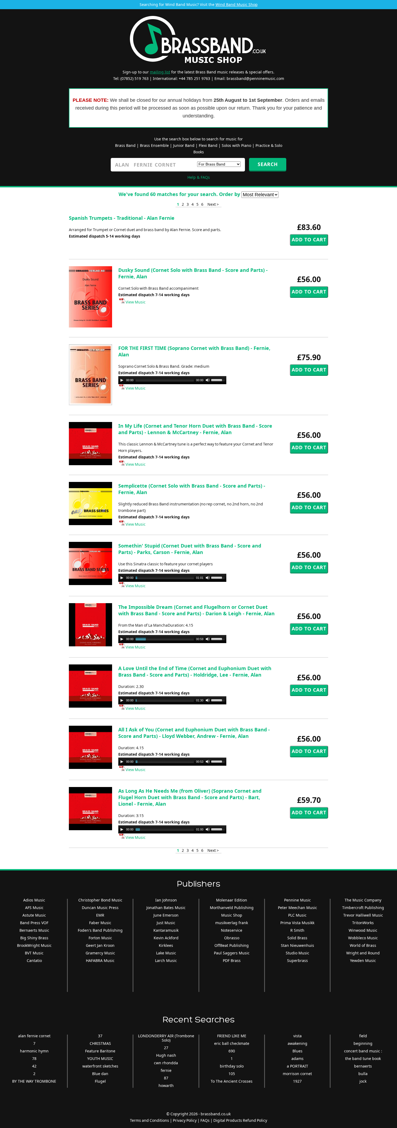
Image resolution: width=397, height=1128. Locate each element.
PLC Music (297, 915)
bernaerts (363, 1066)
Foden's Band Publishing (100, 930)
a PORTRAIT (297, 1066)
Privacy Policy (185, 1120)
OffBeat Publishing (231, 945)
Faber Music (100, 922)
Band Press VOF (34, 922)
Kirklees (166, 945)
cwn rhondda (166, 1062)
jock (362, 1081)
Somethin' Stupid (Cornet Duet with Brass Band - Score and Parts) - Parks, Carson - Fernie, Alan (189, 548)
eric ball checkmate (231, 1043)
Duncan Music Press (100, 907)
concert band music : (363, 1050)
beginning (363, 1043)
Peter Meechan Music (297, 907)
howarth (166, 1085)
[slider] (218, 379)
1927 (297, 1081)
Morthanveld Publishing (232, 907)
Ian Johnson (166, 900)
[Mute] (208, 380)
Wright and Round (363, 952)
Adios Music (34, 900)
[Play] (122, 380)
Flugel (100, 1081)
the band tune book (363, 1058)
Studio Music (297, 952)
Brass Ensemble (154, 145)
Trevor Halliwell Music (363, 915)
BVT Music (34, 952)
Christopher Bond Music (100, 900)
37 (100, 1035)
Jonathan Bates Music (166, 907)
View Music (135, 302)
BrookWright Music (34, 945)
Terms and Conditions (149, 1120)
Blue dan (100, 1073)
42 (34, 1066)
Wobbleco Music (363, 937)
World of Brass (363, 945)
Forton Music (100, 937)
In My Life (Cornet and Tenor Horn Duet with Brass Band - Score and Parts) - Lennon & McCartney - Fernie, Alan (195, 429)
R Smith (297, 930)
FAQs (205, 1120)
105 (231, 1073)
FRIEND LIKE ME (231, 1035)
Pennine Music (297, 900)
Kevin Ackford (166, 937)
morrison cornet (297, 1073)
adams (297, 1058)
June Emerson (166, 915)
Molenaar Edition (231, 900)
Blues (297, 1050)
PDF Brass (232, 960)
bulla (363, 1073)
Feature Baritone (100, 1050)
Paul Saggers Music (232, 952)
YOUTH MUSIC (100, 1058)
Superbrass (297, 960)
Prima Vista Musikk (297, 922)
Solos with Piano (236, 145)
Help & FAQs (198, 177)
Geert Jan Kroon (100, 945)
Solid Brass (297, 937)
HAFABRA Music (100, 960)
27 (166, 1047)
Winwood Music (363, 930)
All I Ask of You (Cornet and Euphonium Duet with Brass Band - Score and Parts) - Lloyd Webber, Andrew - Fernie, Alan (194, 732)
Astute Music (34, 915)
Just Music (166, 922)
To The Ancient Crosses (232, 1081)
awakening (297, 1043)
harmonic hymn (34, 1050)
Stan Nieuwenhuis (297, 945)
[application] (172, 380)
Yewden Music (363, 960)
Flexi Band (208, 145)
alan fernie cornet (34, 1035)
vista (297, 1035)
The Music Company (363, 900)
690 (231, 1050)
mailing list (160, 72)
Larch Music (166, 960)
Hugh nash (166, 1055)
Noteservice (231, 930)
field (363, 1035)
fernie (166, 1070)
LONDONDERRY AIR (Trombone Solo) (166, 1038)
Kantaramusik (166, 930)
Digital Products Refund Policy (240, 1120)
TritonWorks (363, 922)
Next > (213, 204)
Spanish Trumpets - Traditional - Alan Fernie (121, 218)
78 (34, 1058)
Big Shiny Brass (34, 937)
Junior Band (183, 145)
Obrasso (231, 937)
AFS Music (34, 907)
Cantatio (34, 960)
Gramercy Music (100, 952)
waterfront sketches (100, 1066)
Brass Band (125, 145)
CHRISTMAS (100, 1043)
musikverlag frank (231, 922)
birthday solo (232, 1066)
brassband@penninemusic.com (255, 78)
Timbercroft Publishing (363, 907)
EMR (100, 915)
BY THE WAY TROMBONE (34, 1081)
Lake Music (166, 952)
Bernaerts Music (34, 930)
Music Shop (231, 915)
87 (166, 1077)
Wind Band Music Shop (237, 4)
